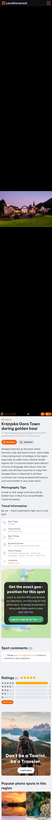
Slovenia (6, 419)
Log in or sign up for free (24, 619)
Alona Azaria (9, 414)
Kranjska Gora (13, 563)
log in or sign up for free (21, 433)
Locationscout (14, 3)
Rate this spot (7, 702)
